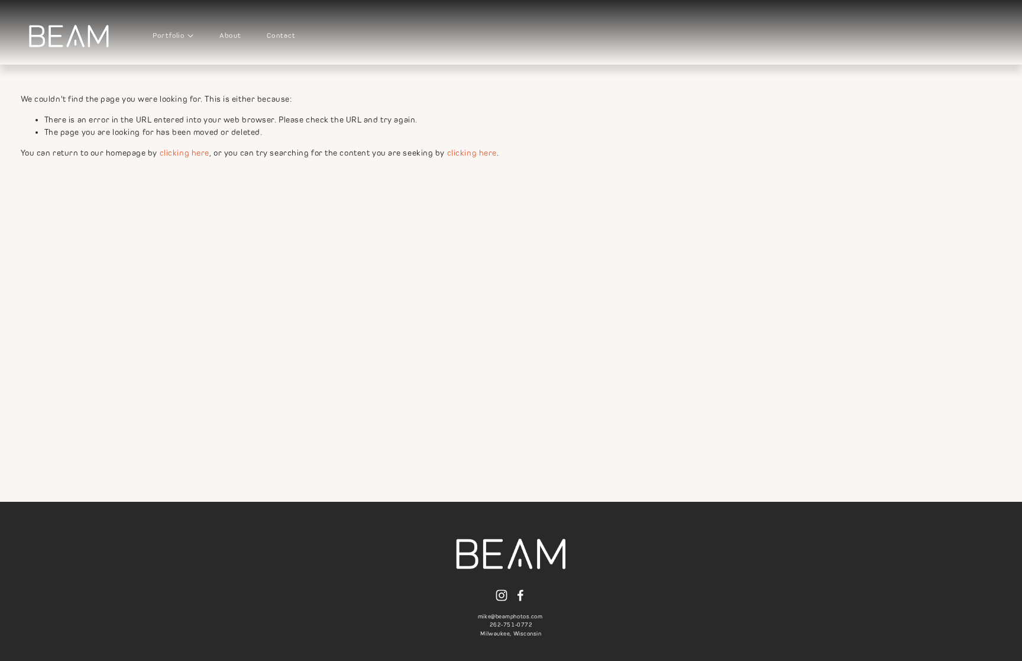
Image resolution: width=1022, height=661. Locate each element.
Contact (281, 35)
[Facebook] (520, 595)
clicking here (184, 153)
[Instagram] (501, 595)
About (230, 35)
